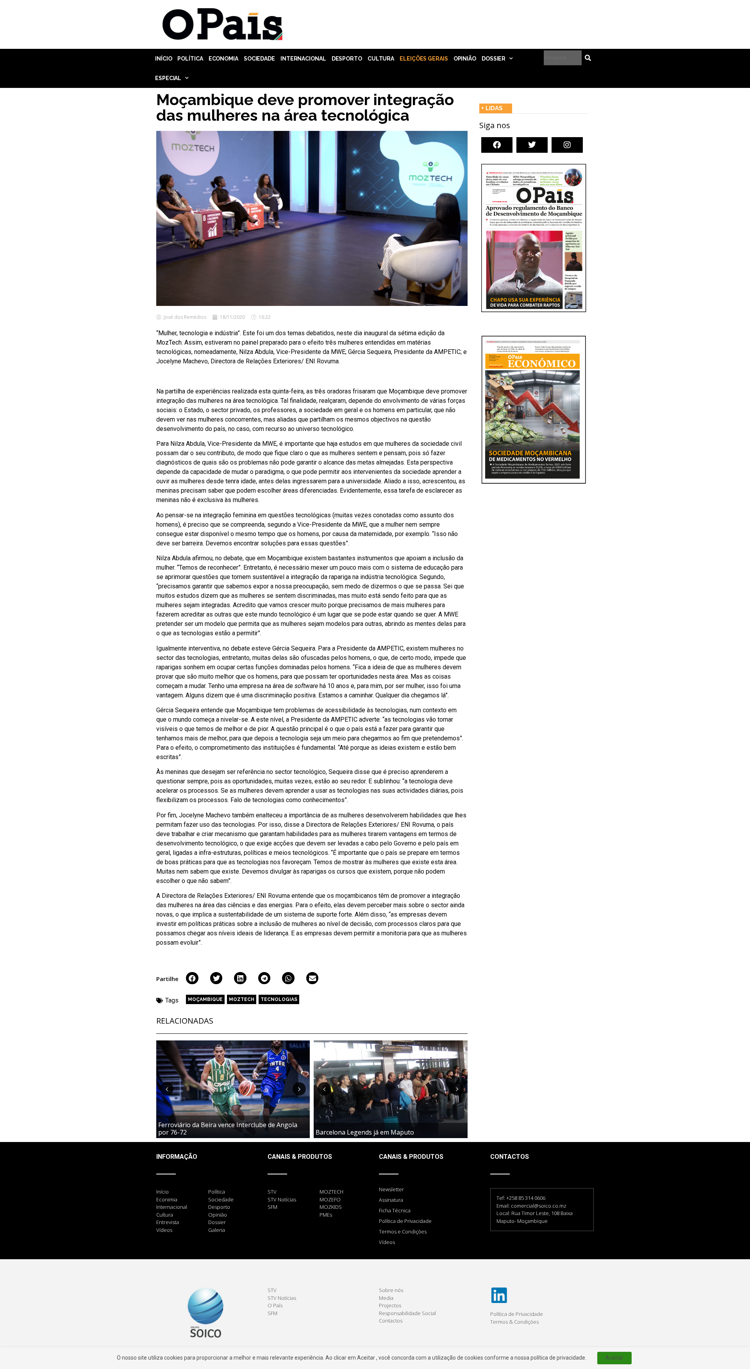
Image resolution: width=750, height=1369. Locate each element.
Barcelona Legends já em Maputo (365, 1132)
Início (163, 58)
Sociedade (259, 58)
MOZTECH (241, 999)
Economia (223, 58)
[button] (192, 978)
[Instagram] (567, 145)
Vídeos (387, 1242)
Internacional (303, 58)
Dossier (493, 58)
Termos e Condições (403, 1231)
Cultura (381, 58)
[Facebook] (496, 145)
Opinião (465, 58)
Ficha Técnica (395, 1210)
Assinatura (391, 1199)
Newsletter (391, 1189)
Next (299, 1089)
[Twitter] (532, 145)
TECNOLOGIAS (279, 999)
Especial (168, 78)
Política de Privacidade (405, 1220)
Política (190, 58)
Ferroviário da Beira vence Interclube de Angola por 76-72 (227, 1129)
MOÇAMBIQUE (205, 999)
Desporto (347, 58)
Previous (166, 1089)
